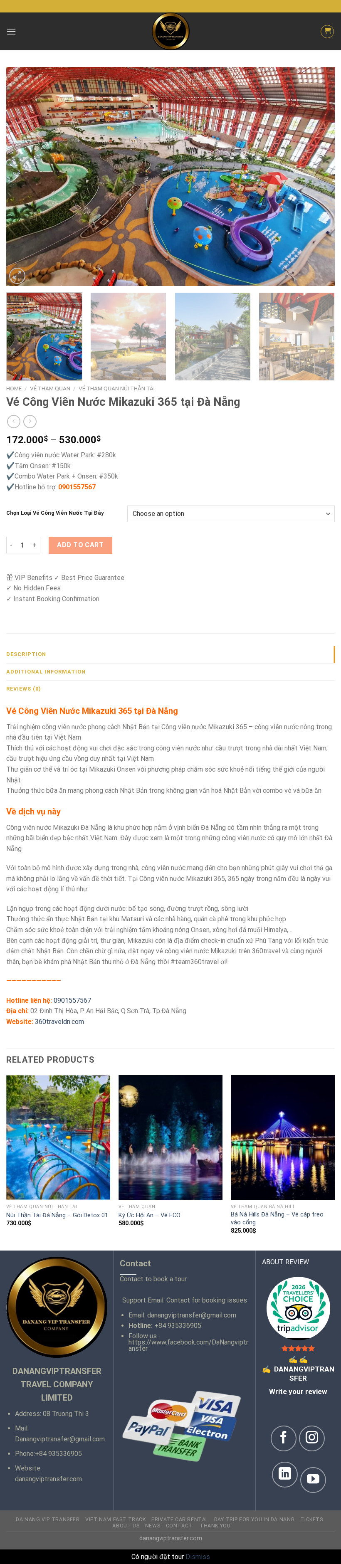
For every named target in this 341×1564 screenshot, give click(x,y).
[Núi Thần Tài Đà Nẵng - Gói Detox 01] (58, 1137)
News (152, 1526)
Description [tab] (26, 654)
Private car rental (179, 1519)
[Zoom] (17, 276)
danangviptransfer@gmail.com (191, 1315)
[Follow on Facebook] (284, 1438)
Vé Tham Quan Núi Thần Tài (117, 388)
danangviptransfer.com (48, 1479)
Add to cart (80, 545)
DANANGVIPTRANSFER (298, 1368)
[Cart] (327, 31)
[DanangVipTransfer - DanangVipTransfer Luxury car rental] (170, 31)
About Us (125, 1526)
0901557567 (72, 1000)
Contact (180, 1526)
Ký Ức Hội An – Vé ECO (149, 1215)
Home (14, 388)
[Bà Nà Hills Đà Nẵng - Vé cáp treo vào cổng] (283, 1137)
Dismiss (197, 1557)
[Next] (317, 176)
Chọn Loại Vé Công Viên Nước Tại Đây (55, 513)
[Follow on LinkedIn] (285, 1475)
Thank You (215, 1526)
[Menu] (11, 31)
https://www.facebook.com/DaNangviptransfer (188, 1345)
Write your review (298, 1391)
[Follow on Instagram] (312, 1438)
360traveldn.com (59, 1022)
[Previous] (23, 176)
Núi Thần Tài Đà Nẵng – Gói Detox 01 (57, 1215)
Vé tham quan (50, 388)
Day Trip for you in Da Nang (254, 1519)
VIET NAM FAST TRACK (115, 1519)
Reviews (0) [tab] (23, 689)
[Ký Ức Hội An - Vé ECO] (170, 1137)
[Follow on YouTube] (313, 1480)
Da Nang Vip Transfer (47, 1519)
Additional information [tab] (46, 672)
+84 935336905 (58, 1454)
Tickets (311, 1519)
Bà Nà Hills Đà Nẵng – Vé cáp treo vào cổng (277, 1218)
